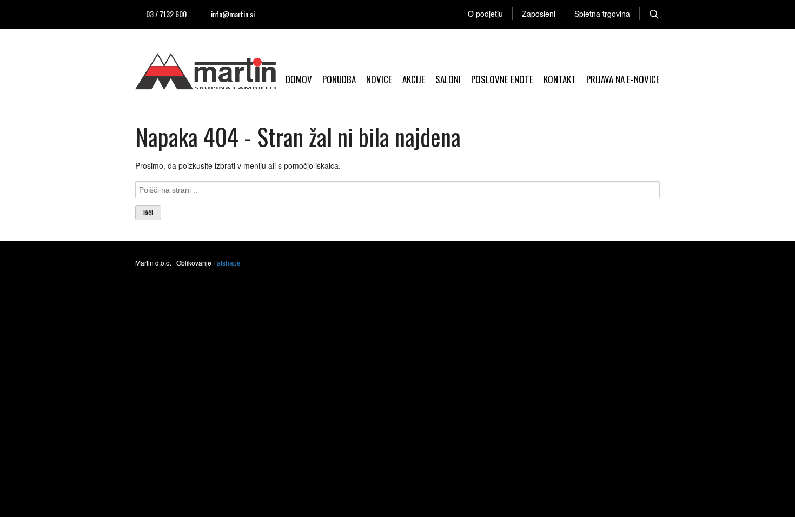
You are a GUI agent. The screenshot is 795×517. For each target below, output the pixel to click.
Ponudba (339, 79)
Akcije (413, 79)
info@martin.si (233, 13)
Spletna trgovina (602, 13)
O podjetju (485, 13)
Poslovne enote (502, 79)
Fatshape (227, 262)
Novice (379, 79)
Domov (299, 79)
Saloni (448, 79)
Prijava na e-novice (623, 79)
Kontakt (560, 79)
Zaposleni (538, 13)
